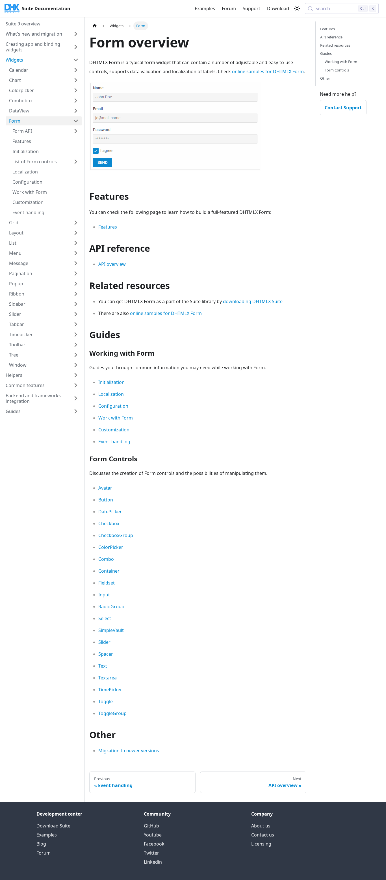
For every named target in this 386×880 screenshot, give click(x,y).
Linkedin (153, 862)
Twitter (151, 853)
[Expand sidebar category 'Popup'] (76, 283)
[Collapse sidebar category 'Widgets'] (76, 59)
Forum (229, 8)
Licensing (261, 844)
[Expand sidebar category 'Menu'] (76, 253)
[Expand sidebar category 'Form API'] (76, 131)
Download (278, 8)
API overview (112, 264)
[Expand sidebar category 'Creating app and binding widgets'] (76, 47)
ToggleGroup (112, 713)
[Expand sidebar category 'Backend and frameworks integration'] (76, 398)
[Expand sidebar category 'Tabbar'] (76, 324)
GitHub (151, 826)
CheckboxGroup (115, 535)
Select (104, 618)
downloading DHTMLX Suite (253, 301)
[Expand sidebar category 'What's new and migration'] (76, 33)
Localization (111, 394)
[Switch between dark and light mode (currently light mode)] (297, 8)
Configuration (113, 406)
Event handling (114, 441)
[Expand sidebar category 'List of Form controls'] (76, 161)
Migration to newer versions (128, 751)
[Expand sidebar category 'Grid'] (76, 222)
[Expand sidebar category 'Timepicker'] (76, 334)
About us (260, 826)
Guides (326, 53)
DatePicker (110, 512)
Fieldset (106, 583)
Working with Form (341, 61)
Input (104, 595)
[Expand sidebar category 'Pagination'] (76, 273)
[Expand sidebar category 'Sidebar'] (76, 303)
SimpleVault (111, 630)
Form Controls (337, 70)
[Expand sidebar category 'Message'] (76, 263)
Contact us (262, 835)
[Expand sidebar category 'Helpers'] (76, 375)
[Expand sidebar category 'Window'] (76, 365)
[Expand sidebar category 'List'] (76, 242)
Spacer (105, 654)
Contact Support (343, 108)
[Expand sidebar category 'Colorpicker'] (76, 90)
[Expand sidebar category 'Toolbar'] (76, 344)
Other (325, 78)
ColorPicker (110, 547)
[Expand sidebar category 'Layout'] (76, 232)
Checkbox (108, 523)
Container (109, 571)
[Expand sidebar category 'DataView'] (76, 110)
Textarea (107, 678)
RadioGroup (111, 606)
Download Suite (53, 826)
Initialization (111, 382)
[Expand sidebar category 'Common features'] (76, 385)
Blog (41, 844)
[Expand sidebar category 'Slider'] (76, 314)
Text (102, 666)
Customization (113, 430)
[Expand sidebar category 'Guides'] (76, 411)
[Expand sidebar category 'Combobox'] (76, 100)
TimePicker (110, 689)
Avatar (105, 488)
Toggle (105, 701)
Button (105, 500)
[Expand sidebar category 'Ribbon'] (76, 293)
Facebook (154, 844)
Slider (104, 642)
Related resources (335, 45)
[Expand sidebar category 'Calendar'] (76, 70)
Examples (205, 8)
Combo (106, 559)
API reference (331, 37)
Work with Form (115, 418)
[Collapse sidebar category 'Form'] (76, 120)
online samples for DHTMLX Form (268, 71)
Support (251, 8)
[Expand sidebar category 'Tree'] (76, 354)
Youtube (153, 835)
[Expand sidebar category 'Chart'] (76, 80)
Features (107, 227)
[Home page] (94, 25)
